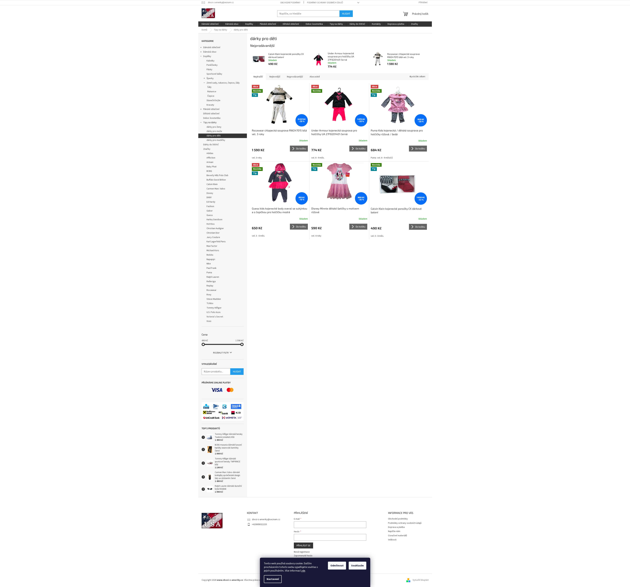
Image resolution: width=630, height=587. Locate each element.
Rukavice (211, 91)
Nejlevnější (274, 76)
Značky (206, 149)
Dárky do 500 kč (211, 144)
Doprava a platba (396, 527)
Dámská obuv (209, 52)
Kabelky (210, 60)
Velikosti (392, 539)
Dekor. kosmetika (211, 118)
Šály (209, 87)
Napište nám (394, 531)
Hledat (346, 13)
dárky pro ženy (214, 127)
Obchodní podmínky (290, 2)
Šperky (210, 78)
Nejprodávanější (295, 76)
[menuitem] (210, 24)
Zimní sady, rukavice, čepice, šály (223, 82)
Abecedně (315, 76)
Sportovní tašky (214, 74)
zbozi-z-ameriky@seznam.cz (266, 519)
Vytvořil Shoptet (421, 580)
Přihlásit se (303, 545)
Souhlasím (357, 565)
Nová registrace (302, 552)
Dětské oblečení (211, 113)
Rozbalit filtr (221, 352)
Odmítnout (337, 565)
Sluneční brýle (213, 100)
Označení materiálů (397, 535)
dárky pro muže (214, 131)
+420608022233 (259, 524)
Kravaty (210, 105)
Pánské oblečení (211, 109)
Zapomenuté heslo (303, 555)
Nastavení (273, 579)
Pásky (209, 69)
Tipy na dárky (210, 122)
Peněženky (212, 65)
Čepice (210, 96)
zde (303, 571)
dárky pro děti (214, 135)
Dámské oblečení (211, 47)
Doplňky (207, 56)
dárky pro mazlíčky (216, 140)
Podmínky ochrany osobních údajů (325, 2)
